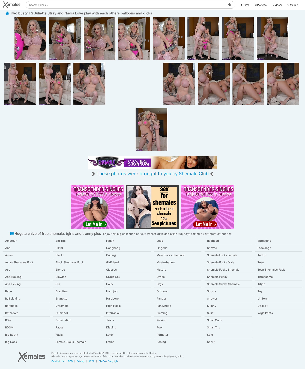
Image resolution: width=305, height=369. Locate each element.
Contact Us (57, 361)
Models (293, 4)
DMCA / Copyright (109, 361)
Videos (278, 4)
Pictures (261, 4)
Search (229, 4)
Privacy (81, 361)
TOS (70, 361)
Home (245, 4)
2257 (91, 361)
